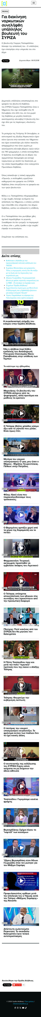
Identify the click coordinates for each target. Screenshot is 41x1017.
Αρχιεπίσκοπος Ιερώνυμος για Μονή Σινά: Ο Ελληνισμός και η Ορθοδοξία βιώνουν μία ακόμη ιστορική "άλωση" (22, 290)
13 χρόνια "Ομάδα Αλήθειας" (17, 285)
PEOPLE (5, 11)
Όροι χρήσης (29, 1001)
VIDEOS (5, 385)
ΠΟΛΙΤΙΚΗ (5, 343)
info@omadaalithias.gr (20, 1004)
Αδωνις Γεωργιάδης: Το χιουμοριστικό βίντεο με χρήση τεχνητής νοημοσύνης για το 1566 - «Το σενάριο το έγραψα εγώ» (22, 280)
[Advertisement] (18, 962)
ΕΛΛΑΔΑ (4, 315)
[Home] (4, 3)
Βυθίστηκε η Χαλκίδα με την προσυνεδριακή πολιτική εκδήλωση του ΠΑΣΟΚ (21, 263)
